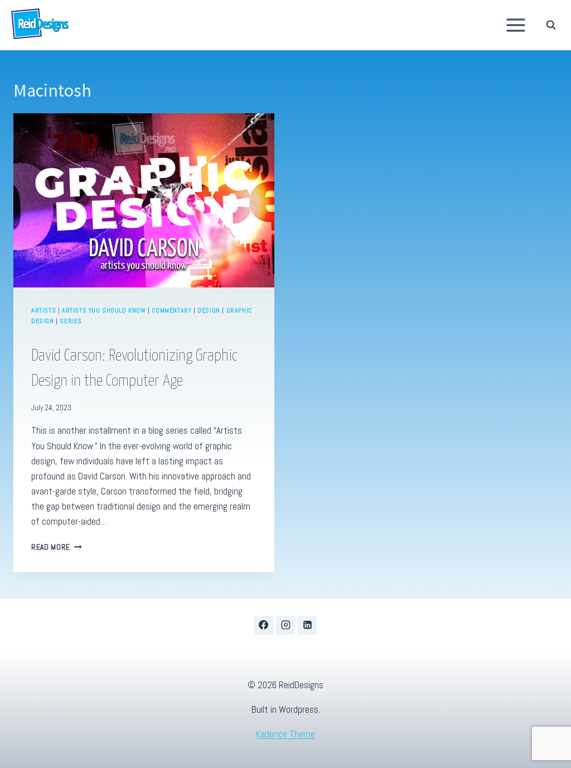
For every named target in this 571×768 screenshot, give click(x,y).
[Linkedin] (307, 625)
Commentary (171, 310)
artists (43, 310)
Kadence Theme (285, 734)
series (71, 320)
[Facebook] (263, 625)
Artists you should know (104, 310)
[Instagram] (285, 625)
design (208, 310)
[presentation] (143, 200)
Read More (56, 547)
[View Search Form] (554, 25)
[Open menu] (516, 25)
